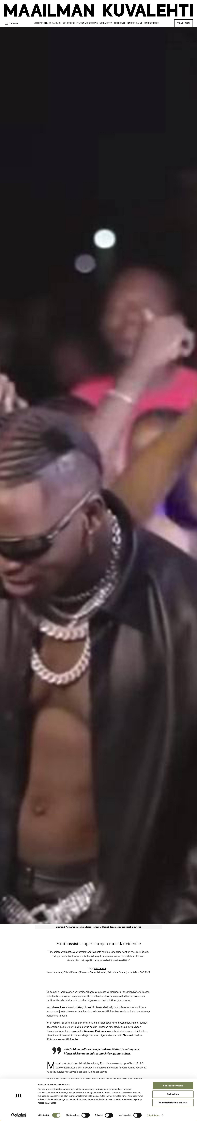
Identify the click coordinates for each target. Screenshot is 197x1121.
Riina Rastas (100, 968)
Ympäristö (106, 23)
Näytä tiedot (153, 1115)
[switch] (85, 1115)
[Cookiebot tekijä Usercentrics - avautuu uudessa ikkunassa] (18, 1115)
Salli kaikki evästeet (173, 1085)
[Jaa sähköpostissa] (112, 985)
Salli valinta (173, 1094)
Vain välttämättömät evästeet (172, 1102)
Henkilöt (119, 23)
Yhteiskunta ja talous (47, 23)
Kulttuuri (69, 23)
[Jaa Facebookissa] (103, 985)
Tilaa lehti (183, 23)
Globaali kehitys (87, 23)
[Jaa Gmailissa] (93, 985)
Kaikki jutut (151, 23)
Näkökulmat (134, 23)
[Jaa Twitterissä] (84, 985)
